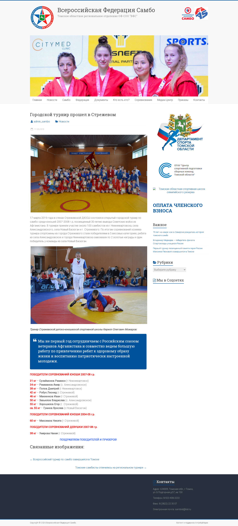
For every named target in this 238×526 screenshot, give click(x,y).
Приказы (183, 100)
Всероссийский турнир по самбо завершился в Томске (64, 459)
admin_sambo (42, 121)
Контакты (199, 100)
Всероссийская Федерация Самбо (106, 10)
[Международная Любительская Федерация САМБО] (201, 8)
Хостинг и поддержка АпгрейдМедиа (192, 523)
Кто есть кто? (121, 100)
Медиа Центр (165, 100)
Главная (37, 100)
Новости (52, 100)
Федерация (82, 100)
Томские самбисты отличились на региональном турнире (111, 467)
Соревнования (143, 100)
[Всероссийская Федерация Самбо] (42, 6)
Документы (101, 100)
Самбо (66, 100)
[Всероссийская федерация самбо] (188, 8)
